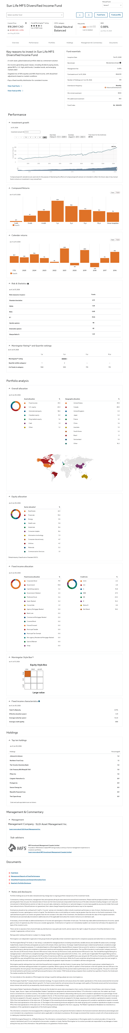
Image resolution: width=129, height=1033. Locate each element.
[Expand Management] (9, 819)
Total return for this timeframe (97, 135)
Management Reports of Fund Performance (25, 876)
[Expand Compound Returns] (9, 188)
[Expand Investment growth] (9, 122)
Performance (33, 43)
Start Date (53, 135)
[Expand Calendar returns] (9, 235)
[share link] (88, 15)
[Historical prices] (26, 23)
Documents (113, 43)
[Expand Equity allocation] (9, 496)
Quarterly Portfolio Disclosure (21, 883)
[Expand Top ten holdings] (9, 740)
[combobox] (34, 14)
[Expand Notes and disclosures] (9, 891)
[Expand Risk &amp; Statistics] (9, 283)
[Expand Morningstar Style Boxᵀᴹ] (9, 657)
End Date (71, 135)
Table (117, 192)
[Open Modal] (28, 284)
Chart (112, 192)
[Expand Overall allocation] (9, 388)
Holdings (70, 43)
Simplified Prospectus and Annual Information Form (28, 879)
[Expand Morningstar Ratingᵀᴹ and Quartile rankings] (9, 345)
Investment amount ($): (17, 132)
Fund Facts (14, 873)
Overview (15, 43)
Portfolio (52, 43)
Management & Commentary (91, 43)
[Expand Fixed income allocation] (9, 566)
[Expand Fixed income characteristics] (9, 701)
